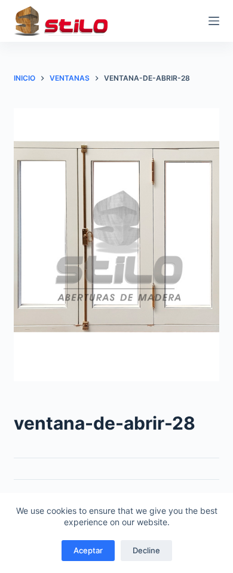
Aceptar (88, 550)
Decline (146, 550)
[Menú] (214, 21)
